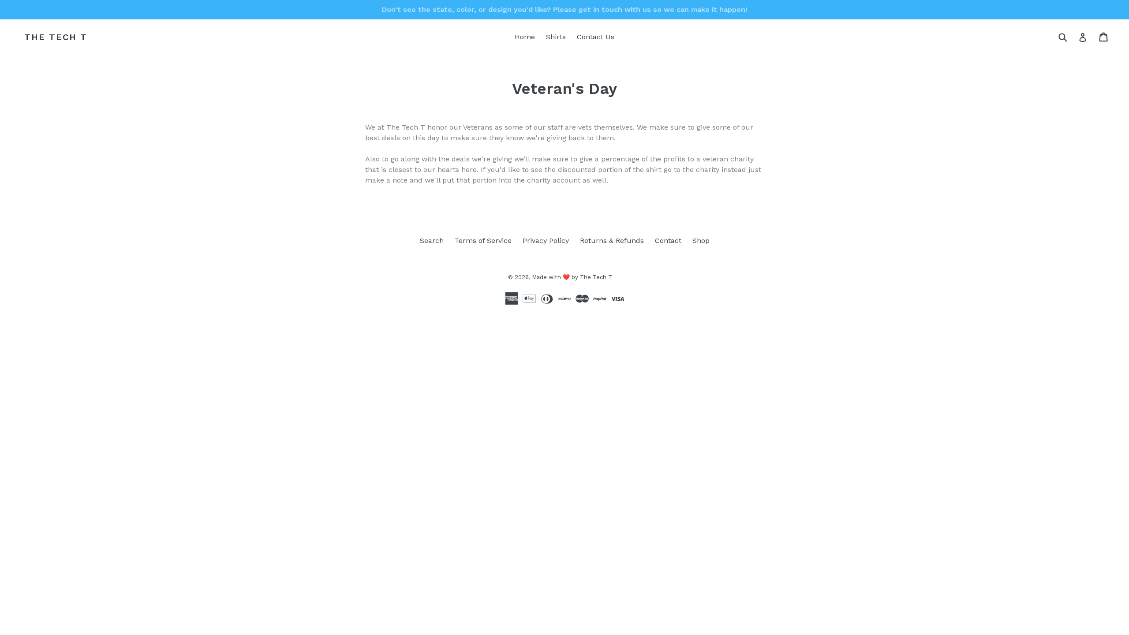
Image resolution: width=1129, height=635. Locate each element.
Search (432, 240)
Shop (701, 240)
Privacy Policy (546, 240)
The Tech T (55, 37)
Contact (668, 240)
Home (525, 37)
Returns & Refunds (612, 240)
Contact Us (595, 37)
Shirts (556, 37)
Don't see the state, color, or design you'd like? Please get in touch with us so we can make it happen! (564, 9)
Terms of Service (483, 240)
